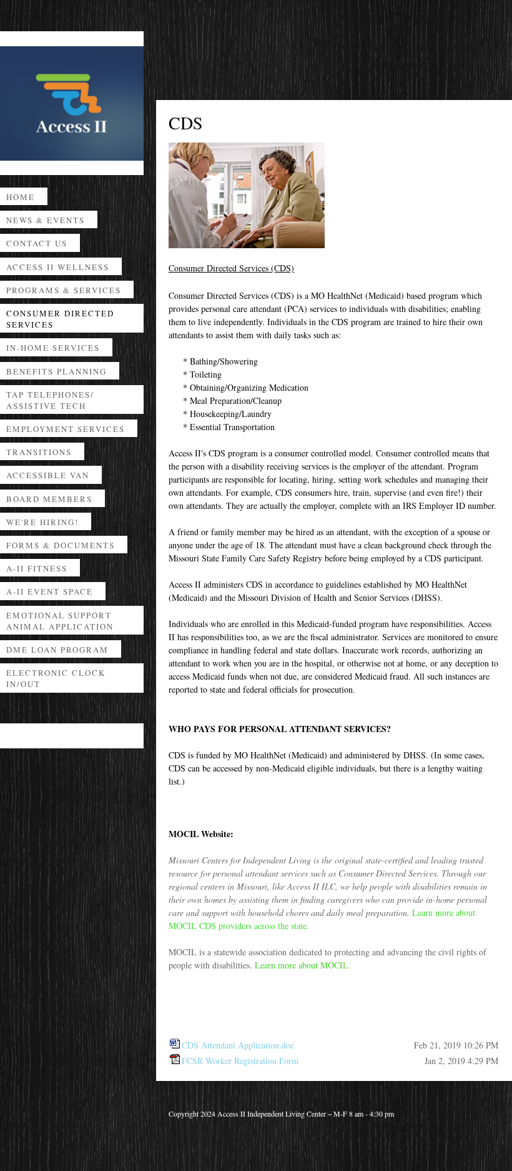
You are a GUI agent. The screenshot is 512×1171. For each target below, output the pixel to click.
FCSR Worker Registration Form (240, 1061)
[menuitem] (72, 199)
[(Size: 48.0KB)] (175, 1045)
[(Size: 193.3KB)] (175, 1061)
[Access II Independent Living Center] (72, 103)
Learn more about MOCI (299, 965)
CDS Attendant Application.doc (238, 1045)
